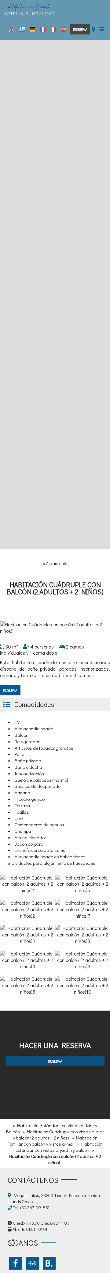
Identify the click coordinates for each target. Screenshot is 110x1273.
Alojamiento (56, 563)
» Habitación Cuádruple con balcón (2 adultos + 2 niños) (55, 1156)
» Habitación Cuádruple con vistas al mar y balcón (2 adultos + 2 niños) (58, 1134)
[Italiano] (53, 29)
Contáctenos (33, 1180)
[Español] (63, 29)
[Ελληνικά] (22, 29)
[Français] (42, 29)
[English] (11, 29)
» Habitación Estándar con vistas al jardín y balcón (59, 1147)
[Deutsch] (32, 29)
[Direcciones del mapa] (93, 29)
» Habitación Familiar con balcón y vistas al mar (52, 1141)
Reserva (80, 29)
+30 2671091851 (35, 1208)
